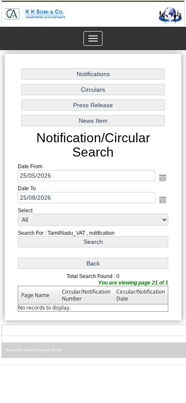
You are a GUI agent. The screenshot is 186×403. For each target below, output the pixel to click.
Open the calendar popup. (162, 177)
